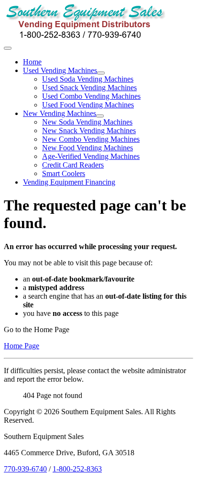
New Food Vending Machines (87, 148)
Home (32, 62)
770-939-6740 (25, 469)
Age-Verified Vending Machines (91, 156)
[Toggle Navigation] (7, 48)
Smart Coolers (63, 173)
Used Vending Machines (60, 70)
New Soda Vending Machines (87, 122)
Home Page (21, 346)
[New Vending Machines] (100, 116)
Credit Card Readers (73, 165)
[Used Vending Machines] (101, 73)
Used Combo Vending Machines (91, 96)
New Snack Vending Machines (89, 130)
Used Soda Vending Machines (87, 79)
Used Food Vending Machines (88, 105)
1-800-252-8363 (77, 469)
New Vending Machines (59, 113)
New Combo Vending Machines (91, 139)
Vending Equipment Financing (69, 182)
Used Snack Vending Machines (89, 88)
